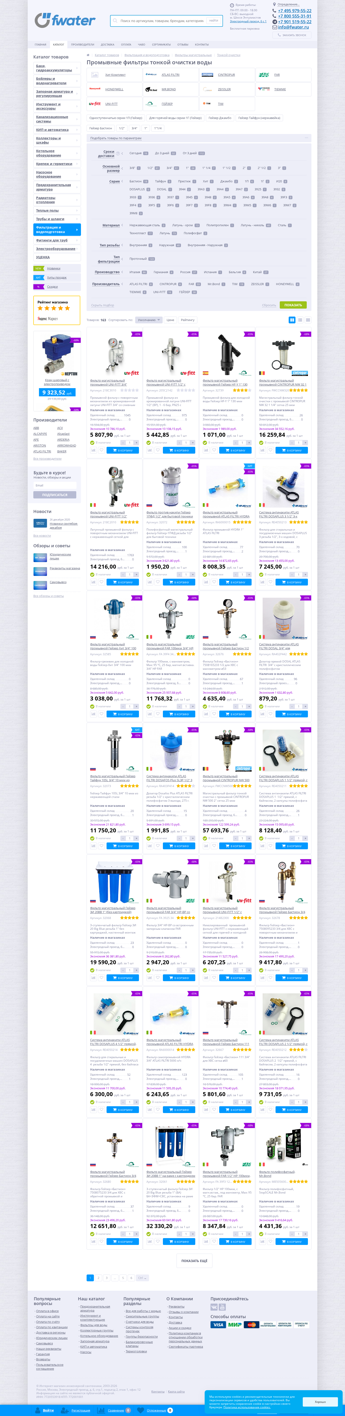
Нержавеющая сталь (147, 225)
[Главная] (88, 55)
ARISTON (39, 445)
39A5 (228, 197)
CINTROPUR (170, 284)
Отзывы (182, 44)
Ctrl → (142, 1278)
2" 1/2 (264, 168)
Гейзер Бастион (100, 128)
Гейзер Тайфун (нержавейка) (259, 118)
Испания (212, 272)
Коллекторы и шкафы (48, 140)
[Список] (300, 320)
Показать (293, 305)
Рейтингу (188, 320)
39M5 (249, 205)
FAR (194, 284)
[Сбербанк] (285, 1324)
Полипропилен (220, 225)
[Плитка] (292, 320)
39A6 (247, 197)
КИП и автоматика (52, 129)
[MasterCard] (251, 1324)
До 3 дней (165, 153)
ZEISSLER (259, 284)
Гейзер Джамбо (220, 118)
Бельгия (237, 272)
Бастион (138, 181)
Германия (163, 272)
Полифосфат (195, 233)
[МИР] (235, 1324)
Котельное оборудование (48, 153)
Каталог (58, 44)
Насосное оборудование (48, 174)
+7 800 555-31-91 (294, 16)
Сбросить (269, 305)
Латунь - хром (185, 225)
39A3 (203, 189)
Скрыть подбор (102, 305)
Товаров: (93, 320)
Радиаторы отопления (45, 199)
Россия (188, 272)
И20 (281, 181)
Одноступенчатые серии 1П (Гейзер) (115, 118)
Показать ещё (194, 1261)
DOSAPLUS (139, 189)
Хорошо (320, 1402)
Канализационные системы (52, 119)
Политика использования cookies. (247, 1407)
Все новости (42, 536)
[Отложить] (101, 450)
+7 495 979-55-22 (294, 10)
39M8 (136, 213)
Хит (207, 181)
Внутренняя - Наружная (207, 245)
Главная (40, 44)
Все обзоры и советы (48, 596)
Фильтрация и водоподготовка (50, 229)
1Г (264, 181)
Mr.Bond (216, 284)
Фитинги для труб (52, 240)
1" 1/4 (208, 168)
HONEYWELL (287, 284)
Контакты (202, 44)
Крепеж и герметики (54, 163)
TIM (237, 284)
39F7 (191, 205)
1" (145, 128)
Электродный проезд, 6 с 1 (248, 21)
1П (249, 181)
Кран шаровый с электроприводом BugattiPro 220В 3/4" (57, 382)
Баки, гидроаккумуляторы (54, 68)
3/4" (134, 128)
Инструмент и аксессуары (48, 106)
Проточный (142, 258)
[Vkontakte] (214, 1307)
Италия (138, 272)
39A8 (266, 197)
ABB (36, 428)
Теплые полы (47, 210)
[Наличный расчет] (268, 1324)
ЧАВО (141, 44)
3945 (191, 197)
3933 (135, 197)
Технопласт (141, 233)
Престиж (186, 181)
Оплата (126, 44)
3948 (210, 197)
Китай (260, 272)
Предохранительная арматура (53, 187)
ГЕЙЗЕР (187, 292)
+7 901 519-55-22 (294, 21)
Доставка (107, 44)
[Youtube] (222, 1307)
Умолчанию (147, 320)
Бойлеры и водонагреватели (51, 80)
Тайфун (162, 181)
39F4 (135, 205)
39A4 (222, 189)
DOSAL (164, 189)
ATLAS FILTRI (42, 451)
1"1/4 (157, 128)
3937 (172, 197)
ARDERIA (63, 439)
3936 (153, 197)
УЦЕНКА (43, 257)
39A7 (241, 189)
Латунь (168, 233)
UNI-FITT (162, 292)
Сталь (284, 225)
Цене (170, 320)
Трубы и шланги (50, 219)
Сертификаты (161, 44)
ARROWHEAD (66, 445)
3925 (260, 189)
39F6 (172, 205)
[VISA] (218, 1324)
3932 (278, 189)
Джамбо (228, 181)
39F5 (153, 205)
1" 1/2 (228, 168)
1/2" (122, 128)
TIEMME (137, 292)
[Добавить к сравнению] (93, 450)
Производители (82, 44)
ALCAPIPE (40, 434)
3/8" (134, 168)
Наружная (169, 245)
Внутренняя (140, 245)
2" (246, 168)
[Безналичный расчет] (301, 1324)
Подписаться (54, 495)
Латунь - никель (255, 225)
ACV (60, 428)
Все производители (47, 459)
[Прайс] (308, 320)
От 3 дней (193, 153)
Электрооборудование (55, 248)
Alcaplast (63, 434)
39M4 (229, 205)
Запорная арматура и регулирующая (54, 93)
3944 (184, 189)
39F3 (285, 197)
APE (36, 439)
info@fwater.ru (293, 27)
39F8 (210, 205)
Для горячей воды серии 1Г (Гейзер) (175, 118)
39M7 (289, 205)
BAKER (61, 451)
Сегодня (138, 153)
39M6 (269, 205)
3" (281, 168)
